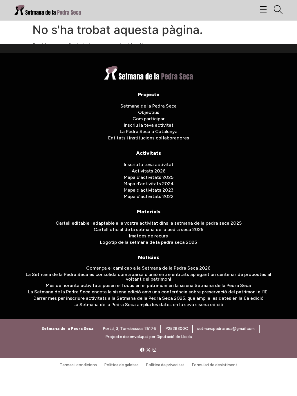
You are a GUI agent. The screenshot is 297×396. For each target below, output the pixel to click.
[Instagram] (154, 350)
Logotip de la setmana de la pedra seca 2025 (148, 242)
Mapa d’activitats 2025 (148, 177)
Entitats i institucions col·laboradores (148, 138)
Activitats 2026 (149, 171)
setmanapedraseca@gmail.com (226, 328)
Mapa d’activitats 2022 (148, 196)
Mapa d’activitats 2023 (148, 190)
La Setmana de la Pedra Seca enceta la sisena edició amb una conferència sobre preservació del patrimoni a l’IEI (148, 292)
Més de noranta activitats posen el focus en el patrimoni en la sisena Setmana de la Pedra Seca (148, 285)
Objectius (148, 112)
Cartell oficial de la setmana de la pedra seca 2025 (148, 229)
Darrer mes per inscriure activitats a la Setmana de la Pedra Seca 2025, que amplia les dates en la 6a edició (148, 298)
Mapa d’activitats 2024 (149, 183)
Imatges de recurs (148, 236)
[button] (263, 9)
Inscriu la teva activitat (148, 125)
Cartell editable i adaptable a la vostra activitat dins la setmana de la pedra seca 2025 (149, 223)
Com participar (149, 118)
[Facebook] (142, 350)
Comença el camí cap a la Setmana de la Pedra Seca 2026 (148, 268)
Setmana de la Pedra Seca (148, 106)
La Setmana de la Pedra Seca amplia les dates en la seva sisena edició (148, 304)
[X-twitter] (148, 350)
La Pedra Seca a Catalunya (149, 131)
